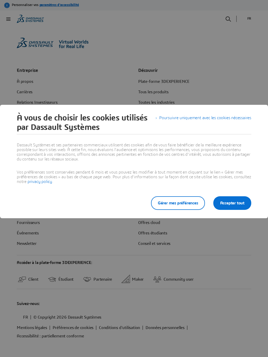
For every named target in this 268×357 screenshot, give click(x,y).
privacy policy (39, 182)
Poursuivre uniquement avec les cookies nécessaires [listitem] (205, 118)
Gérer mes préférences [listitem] (178, 203)
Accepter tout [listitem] (232, 203)
